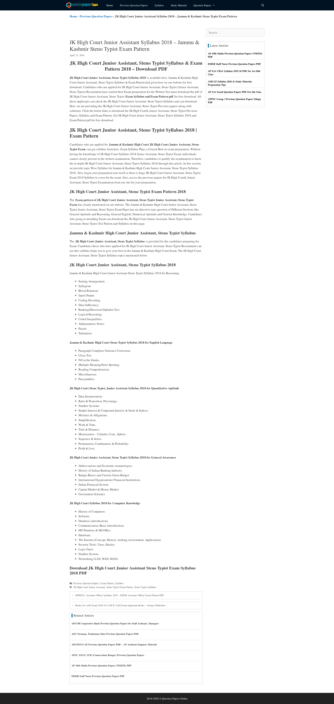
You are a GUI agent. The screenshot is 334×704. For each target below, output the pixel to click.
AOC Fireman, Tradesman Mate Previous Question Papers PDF (105, 634)
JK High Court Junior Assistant (89, 587)
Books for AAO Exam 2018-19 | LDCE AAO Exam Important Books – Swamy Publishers (120, 605)
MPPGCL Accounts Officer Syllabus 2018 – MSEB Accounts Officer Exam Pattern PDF (119, 595)
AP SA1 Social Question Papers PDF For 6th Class (234, 92)
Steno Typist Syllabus (145, 587)
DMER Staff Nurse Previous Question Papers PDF (98, 676)
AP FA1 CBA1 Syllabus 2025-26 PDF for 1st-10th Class (234, 72)
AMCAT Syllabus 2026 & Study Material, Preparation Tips (230, 83)
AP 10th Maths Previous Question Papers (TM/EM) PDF (101, 665)
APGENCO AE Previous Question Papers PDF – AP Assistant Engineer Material (114, 644)
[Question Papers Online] (83, 5)
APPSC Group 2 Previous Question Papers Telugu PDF (234, 100)
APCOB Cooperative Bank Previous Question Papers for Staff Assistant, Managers (115, 623)
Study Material (179, 5)
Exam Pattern (107, 583)
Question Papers (202, 5)
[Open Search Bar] (263, 5)
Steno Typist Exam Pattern (119, 587)
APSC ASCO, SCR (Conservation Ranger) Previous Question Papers (107, 655)
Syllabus (159, 5)
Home (109, 5)
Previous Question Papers (134, 5)
